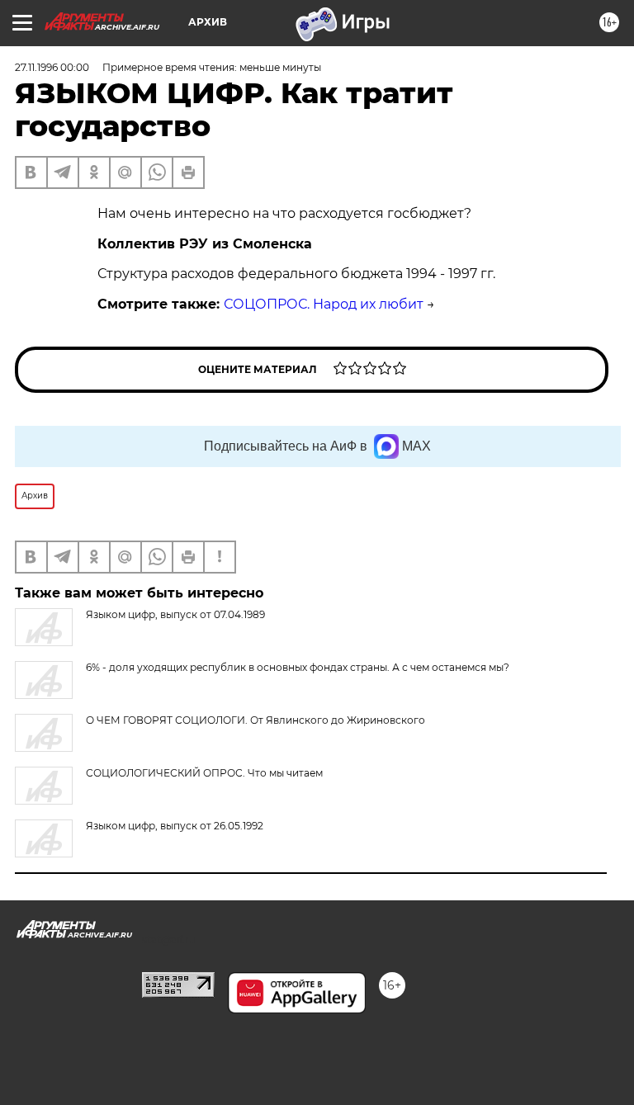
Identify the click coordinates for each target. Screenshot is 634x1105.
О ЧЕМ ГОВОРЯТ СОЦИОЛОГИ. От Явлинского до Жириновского (255, 720)
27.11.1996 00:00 (52, 67)
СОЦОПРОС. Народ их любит (323, 304)
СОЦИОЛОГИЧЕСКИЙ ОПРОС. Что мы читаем (204, 773)
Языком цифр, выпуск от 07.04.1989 (175, 614)
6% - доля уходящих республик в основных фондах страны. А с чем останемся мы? (297, 667)
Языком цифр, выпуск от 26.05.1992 (174, 825)
